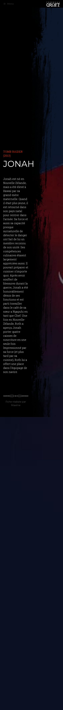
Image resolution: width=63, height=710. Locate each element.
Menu (10, 4)
